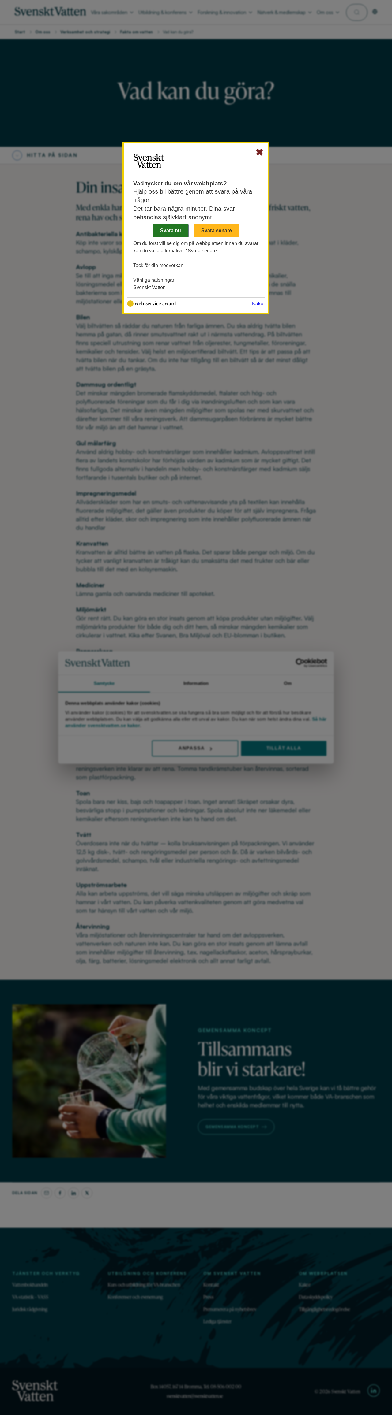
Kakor (258, 303)
